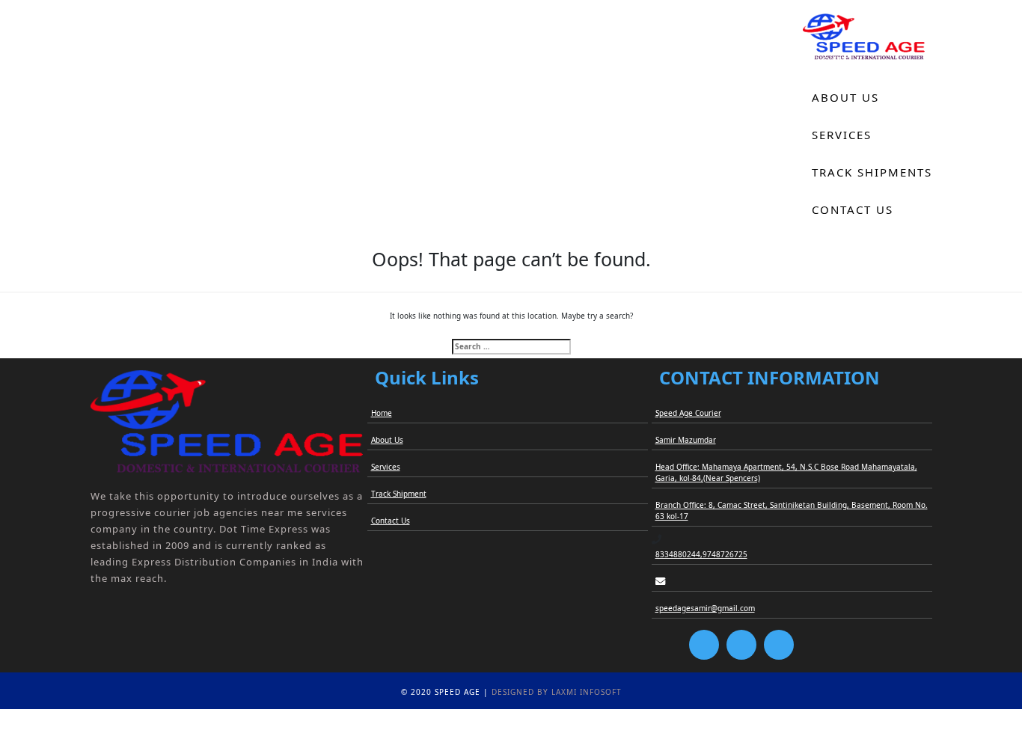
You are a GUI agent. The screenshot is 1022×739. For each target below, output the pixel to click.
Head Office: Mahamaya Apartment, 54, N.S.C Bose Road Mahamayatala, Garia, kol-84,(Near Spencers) (786, 472)
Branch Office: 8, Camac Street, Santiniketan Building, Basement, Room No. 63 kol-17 (791, 510)
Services (842, 134)
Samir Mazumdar (685, 440)
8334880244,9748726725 (701, 554)
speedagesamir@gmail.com (705, 608)
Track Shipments (872, 172)
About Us (845, 97)
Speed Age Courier (688, 413)
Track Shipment (398, 493)
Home (831, 59)
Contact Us (852, 209)
